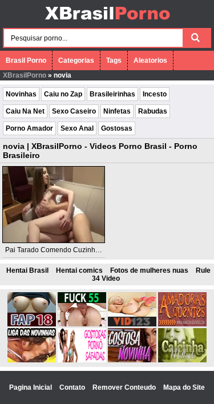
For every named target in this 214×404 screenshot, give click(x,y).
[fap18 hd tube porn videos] (31, 324)
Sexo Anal (77, 128)
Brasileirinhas (112, 94)
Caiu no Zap (63, 94)
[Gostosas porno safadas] (82, 360)
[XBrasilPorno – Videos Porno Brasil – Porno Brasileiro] (107, 21)
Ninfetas (117, 111)
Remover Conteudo (125, 387)
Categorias (76, 60)
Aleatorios (150, 60)
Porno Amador (29, 128)
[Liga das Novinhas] (31, 360)
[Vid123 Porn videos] (132, 324)
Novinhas (21, 94)
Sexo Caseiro (74, 111)
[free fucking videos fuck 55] (82, 324)
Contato (73, 387)
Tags (114, 60)
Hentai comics (79, 270)
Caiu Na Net (25, 111)
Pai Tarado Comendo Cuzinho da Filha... (68, 250)
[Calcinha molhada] (182, 360)
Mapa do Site (184, 387)
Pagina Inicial (31, 387)
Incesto (155, 94)
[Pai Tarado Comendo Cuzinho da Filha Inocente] (53, 204)
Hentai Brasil (27, 270)
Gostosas (116, 128)
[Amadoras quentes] (182, 324)
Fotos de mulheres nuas (149, 270)
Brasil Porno (26, 60)
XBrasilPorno (24, 75)
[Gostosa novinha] (132, 360)
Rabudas (152, 111)
